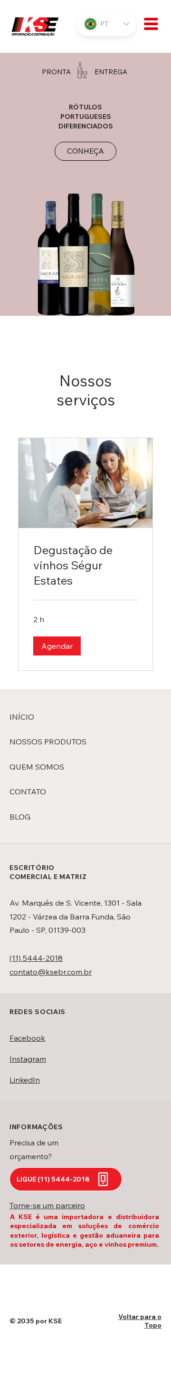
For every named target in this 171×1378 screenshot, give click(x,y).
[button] (57, 645)
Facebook (27, 1038)
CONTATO (28, 791)
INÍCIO (22, 717)
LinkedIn (25, 1080)
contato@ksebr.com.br (51, 972)
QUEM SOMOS (37, 767)
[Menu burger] (151, 24)
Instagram (28, 1059)
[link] (85, 565)
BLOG (20, 816)
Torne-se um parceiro (47, 1205)
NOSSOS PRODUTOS (48, 741)
